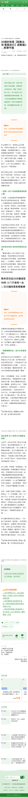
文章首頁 (16, 790)
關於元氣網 (7, 787)
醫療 (12, 5)
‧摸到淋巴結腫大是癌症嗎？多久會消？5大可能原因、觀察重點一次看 (14, 612)
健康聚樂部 (14, 787)
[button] (25, 5)
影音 (22, 5)
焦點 (2, 5)
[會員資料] (23, 2)
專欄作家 (22, 790)
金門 (9, 282)
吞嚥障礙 (4, 626)
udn (2, 38)
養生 (7, 5)
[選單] (26, 2)
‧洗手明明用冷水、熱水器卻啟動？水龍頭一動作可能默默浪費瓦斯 (13, 595)
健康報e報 (15, 780)
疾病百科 (6, 790)
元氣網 (6, 38)
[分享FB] (3, 9)
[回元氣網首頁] (6, 2)
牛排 (20, 92)
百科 (17, 5)
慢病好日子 (11, 38)
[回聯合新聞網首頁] (2, 2)
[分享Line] (10, 9)
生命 (11, 83)
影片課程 (4, 688)
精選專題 (21, 787)
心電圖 (4, 286)
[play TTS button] (8, 74)
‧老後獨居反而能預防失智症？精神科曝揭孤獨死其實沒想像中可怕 (13, 603)
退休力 (11, 790)
